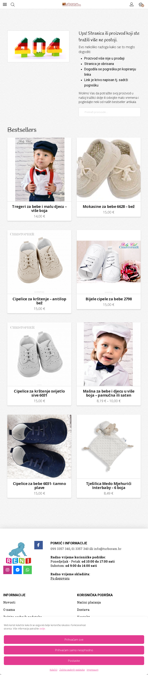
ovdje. (43, 628)
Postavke (74, 661)
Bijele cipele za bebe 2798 (109, 298)
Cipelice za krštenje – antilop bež (39, 301)
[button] (5, 4)
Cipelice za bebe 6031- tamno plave (39, 485)
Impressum (92, 669)
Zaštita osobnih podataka (72, 669)
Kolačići (53, 669)
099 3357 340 (60, 549)
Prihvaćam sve (74, 639)
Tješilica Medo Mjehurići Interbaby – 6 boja (108, 485)
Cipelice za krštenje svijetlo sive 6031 (39, 393)
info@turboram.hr (107, 549)
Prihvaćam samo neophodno (74, 650)
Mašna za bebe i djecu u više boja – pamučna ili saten (108, 393)
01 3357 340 (80, 549)
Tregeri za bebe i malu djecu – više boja (39, 208)
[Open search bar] (13, 4)
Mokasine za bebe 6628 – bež (109, 206)
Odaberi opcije (40, 195)
